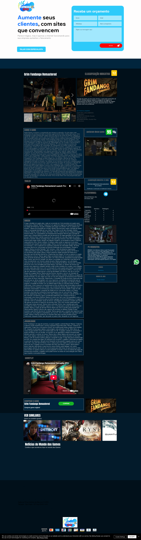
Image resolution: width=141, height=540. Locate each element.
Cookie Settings (120, 537)
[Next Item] (72, 95)
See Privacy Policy (42, 538)
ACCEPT (132, 537)
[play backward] (26, 430)
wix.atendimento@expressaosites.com (36, 499)
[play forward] (114, 430)
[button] (100, 147)
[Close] (139, 536)
